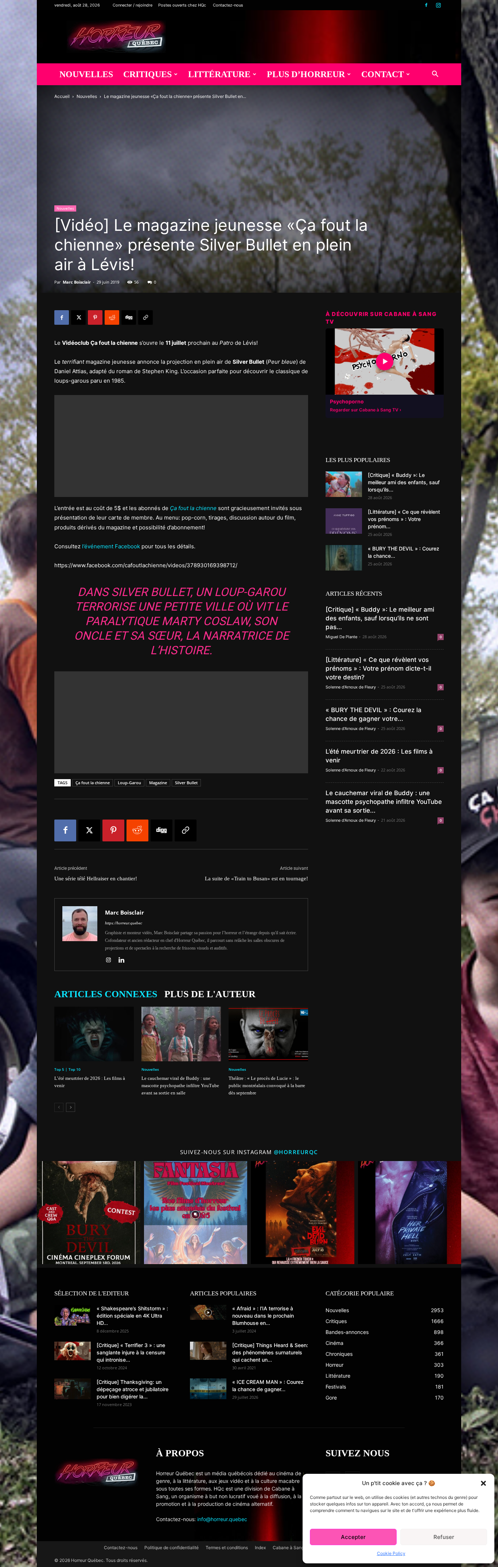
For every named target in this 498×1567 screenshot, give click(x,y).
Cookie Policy (391, 1553)
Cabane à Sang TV (292, 1547)
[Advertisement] (181, 446)
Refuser (443, 1537)
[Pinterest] (95, 317)
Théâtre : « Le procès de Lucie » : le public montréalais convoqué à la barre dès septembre (267, 1085)
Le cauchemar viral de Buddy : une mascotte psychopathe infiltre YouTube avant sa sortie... (384, 801)
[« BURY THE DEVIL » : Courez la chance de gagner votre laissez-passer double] (344, 558)
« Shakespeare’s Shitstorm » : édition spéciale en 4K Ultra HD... (132, 1315)
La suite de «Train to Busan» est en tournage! (256, 878)
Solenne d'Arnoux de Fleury (351, 687)
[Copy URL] (145, 317)
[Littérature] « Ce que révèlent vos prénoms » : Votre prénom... (404, 519)
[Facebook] (426, 5)
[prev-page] (58, 1107)
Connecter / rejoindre (132, 5)
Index (260, 1547)
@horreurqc (296, 1152)
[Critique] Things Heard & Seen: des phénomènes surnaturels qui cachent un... (270, 1352)
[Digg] (128, 317)
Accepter (353, 1537)
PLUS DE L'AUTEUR (210, 994)
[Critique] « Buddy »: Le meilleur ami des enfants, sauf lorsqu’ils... (404, 482)
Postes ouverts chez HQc (182, 5)
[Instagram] (438, 5)
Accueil (62, 96)
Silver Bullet (186, 782)
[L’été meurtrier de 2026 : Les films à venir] (94, 1034)
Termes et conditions (227, 1547)
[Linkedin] (124, 960)
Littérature (219, 74)
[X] (78, 317)
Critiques (147, 74)
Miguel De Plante (341, 636)
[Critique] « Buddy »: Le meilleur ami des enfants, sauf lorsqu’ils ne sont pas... (380, 618)
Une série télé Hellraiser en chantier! (95, 878)
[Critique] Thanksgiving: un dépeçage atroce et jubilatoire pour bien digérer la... (132, 1389)
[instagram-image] (88, 1212)
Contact (382, 74)
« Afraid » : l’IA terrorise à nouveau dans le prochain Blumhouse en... (263, 1315)
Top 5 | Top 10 (67, 1069)
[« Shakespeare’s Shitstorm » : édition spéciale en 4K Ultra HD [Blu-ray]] (72, 1315)
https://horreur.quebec (123, 923)
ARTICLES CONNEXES (105, 994)
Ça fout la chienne (92, 782)
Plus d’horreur (306, 74)
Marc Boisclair (77, 282)
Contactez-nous (228, 5)
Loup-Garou (129, 782)
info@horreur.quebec (222, 1519)
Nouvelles (86, 74)
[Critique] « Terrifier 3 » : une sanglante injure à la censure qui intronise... (131, 1352)
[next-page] (70, 1107)
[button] (483, 1483)
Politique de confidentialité (171, 1547)
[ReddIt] (112, 317)
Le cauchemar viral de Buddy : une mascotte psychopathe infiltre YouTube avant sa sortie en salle (180, 1085)
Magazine (158, 782)
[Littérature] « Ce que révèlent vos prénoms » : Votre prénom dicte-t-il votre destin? (378, 668)
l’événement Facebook (111, 546)
